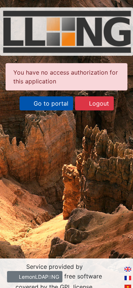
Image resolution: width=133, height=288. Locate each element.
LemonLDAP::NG (38, 277)
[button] (46, 103)
